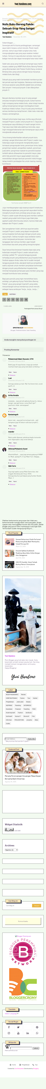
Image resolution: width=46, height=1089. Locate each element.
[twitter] (18, 1027)
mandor (11, 432)
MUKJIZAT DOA (19, 720)
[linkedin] (28, 1033)
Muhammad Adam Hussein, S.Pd (20, 359)
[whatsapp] (37, 1033)
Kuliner (35, 698)
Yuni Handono (7, 37)
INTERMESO (27, 705)
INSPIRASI (12, 18)
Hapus (15, 372)
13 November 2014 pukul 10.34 (16, 468)
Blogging (35, 1068)
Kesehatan (9, 709)
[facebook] (9, 1027)
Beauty (28, 701)
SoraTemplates (19, 1068)
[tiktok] (28, 1027)
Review (23, 694)
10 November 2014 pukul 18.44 (16, 434)
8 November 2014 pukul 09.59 (16, 361)
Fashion (20, 712)
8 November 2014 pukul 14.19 (16, 416)
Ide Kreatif (9, 716)
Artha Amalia (13, 395)
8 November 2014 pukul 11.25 (16, 380)
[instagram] (9, 1033)
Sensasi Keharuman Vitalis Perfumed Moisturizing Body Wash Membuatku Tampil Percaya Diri (28, 541)
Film (33, 716)
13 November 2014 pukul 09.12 (16, 451)
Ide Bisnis (29, 712)
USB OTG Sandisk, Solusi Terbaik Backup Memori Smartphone (26, 563)
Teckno (22, 698)
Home (14, 1064)
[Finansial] (23, 762)
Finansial (18, 709)
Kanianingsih (13, 414)
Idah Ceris (12, 466)
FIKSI (34, 709)
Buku (36, 720)
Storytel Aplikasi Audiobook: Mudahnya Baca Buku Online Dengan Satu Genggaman (28, 553)
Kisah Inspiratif (10, 712)
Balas (10, 372)
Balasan (12, 375)
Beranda (4, 18)
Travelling (26, 709)
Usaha (8, 723)
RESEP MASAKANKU (12, 694)
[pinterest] (37, 1027)
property (29, 720)
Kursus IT (18, 716)
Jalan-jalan (20, 701)
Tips (28, 698)
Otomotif (26, 716)
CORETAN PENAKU (11, 698)
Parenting (18, 705)
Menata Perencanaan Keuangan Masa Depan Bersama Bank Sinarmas (23, 777)
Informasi (9, 720)
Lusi (10, 378)
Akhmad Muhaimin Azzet (17, 449)
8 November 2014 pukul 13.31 (16, 397)
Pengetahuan (10, 701)
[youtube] (18, 1033)
